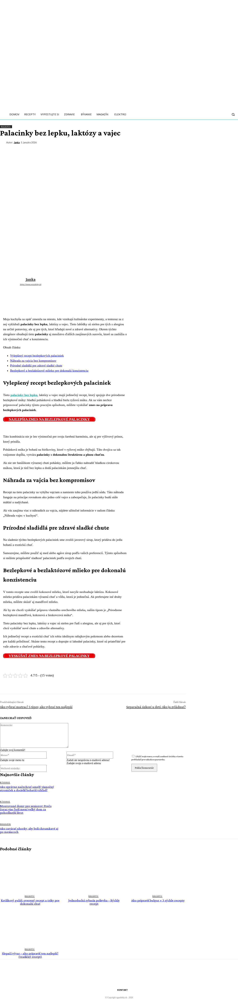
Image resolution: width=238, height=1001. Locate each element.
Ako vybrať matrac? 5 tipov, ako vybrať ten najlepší (36, 707)
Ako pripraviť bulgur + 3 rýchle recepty (158, 900)
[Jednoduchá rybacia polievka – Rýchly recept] (94, 873)
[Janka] (3, 142)
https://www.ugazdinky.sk (30, 284)
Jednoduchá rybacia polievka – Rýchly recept (94, 901)
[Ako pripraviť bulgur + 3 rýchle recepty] (158, 873)
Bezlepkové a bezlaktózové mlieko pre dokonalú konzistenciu (49, 370)
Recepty (6, 126)
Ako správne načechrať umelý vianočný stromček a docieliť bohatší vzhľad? (27, 788)
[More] (232, 149)
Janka (17, 142)
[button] (233, 114)
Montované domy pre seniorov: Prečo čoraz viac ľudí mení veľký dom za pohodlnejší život (26, 809)
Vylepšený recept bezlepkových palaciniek (37, 355)
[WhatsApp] (219, 149)
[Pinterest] (207, 149)
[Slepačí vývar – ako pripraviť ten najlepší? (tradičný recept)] (30, 926)
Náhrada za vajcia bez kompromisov (33, 360)
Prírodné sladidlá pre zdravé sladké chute (36, 365)
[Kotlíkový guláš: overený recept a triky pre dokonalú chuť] (30, 873)
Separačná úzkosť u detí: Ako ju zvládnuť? (156, 707)
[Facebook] (181, 149)
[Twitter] (194, 149)
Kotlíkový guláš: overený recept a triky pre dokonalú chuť (30, 901)
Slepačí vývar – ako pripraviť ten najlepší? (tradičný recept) (30, 954)
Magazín (5, 824)
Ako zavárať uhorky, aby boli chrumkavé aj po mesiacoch (29, 830)
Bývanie (5, 782)
